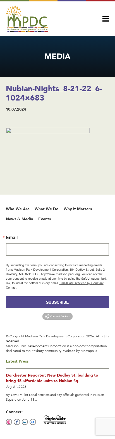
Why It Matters (78, 209)
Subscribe (57, 302)
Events (44, 219)
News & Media (19, 219)
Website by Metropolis (80, 351)
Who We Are (18, 209)
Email (12, 237)
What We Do (47, 209)
